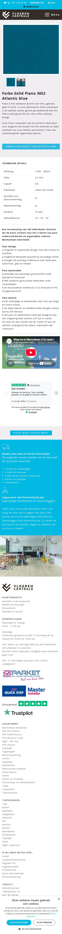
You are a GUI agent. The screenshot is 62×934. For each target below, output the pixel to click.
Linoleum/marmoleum (14, 859)
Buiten (5, 807)
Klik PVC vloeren (11, 731)
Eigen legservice (11, 845)
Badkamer (7, 810)
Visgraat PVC (9, 863)
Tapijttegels (8, 751)
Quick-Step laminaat (13, 873)
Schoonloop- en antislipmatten (18, 782)
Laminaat (7, 748)
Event (5, 841)
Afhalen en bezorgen (13, 604)
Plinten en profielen (12, 779)
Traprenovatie (9, 792)
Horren (6, 758)
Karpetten (7, 762)
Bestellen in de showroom (16, 601)
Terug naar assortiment (31, 433)
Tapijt (5, 785)
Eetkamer (7, 817)
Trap (4, 804)
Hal (4, 821)
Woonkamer (8, 831)
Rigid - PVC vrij (10, 741)
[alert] (31, 915)
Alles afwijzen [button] (44, 922)
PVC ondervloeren (12, 734)
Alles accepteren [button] (19, 922)
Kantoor (6, 824)
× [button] (59, 899)
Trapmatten (8, 789)
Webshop (32, 6)
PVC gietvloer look (12, 738)
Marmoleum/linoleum (14, 768)
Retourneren (9, 608)
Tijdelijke (7, 838)
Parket (5, 775)
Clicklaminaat (9, 870)
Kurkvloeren (8, 765)
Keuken (6, 828)
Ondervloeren (9, 772)
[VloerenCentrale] (15, 14)
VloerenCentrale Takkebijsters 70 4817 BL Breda (11, 891)
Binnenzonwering (11, 755)
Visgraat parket (10, 866)
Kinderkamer (9, 834)
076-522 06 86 (19, 2)
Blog (51, 2)
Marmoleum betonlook (14, 727)
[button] (31, 929)
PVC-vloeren (8, 744)
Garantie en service (12, 611)
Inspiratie (37, 2)
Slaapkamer (8, 814)
